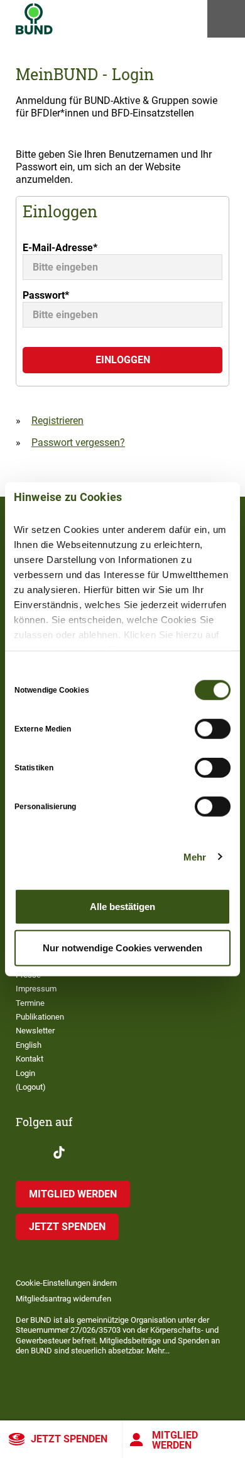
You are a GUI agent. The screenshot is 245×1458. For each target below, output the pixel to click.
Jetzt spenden (69, 1439)
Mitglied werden (175, 1440)
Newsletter (35, 1030)
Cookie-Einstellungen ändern (66, 1283)
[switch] (213, 729)
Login (25, 1073)
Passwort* (46, 295)
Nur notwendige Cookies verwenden (122, 947)
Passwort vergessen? (78, 442)
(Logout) (31, 1087)
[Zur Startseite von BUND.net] (34, 18)
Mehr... (158, 1350)
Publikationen (40, 1016)
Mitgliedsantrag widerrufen (63, 1298)
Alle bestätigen (122, 906)
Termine (30, 1003)
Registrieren (57, 421)
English (28, 1045)
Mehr (194, 856)
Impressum (36, 988)
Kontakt (29, 1058)
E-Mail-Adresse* (60, 248)
